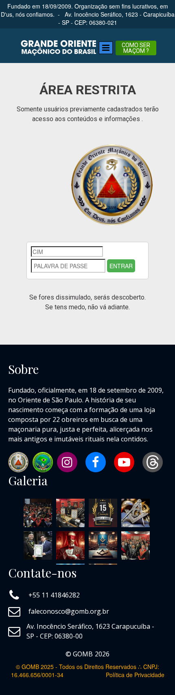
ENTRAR (121, 266)
